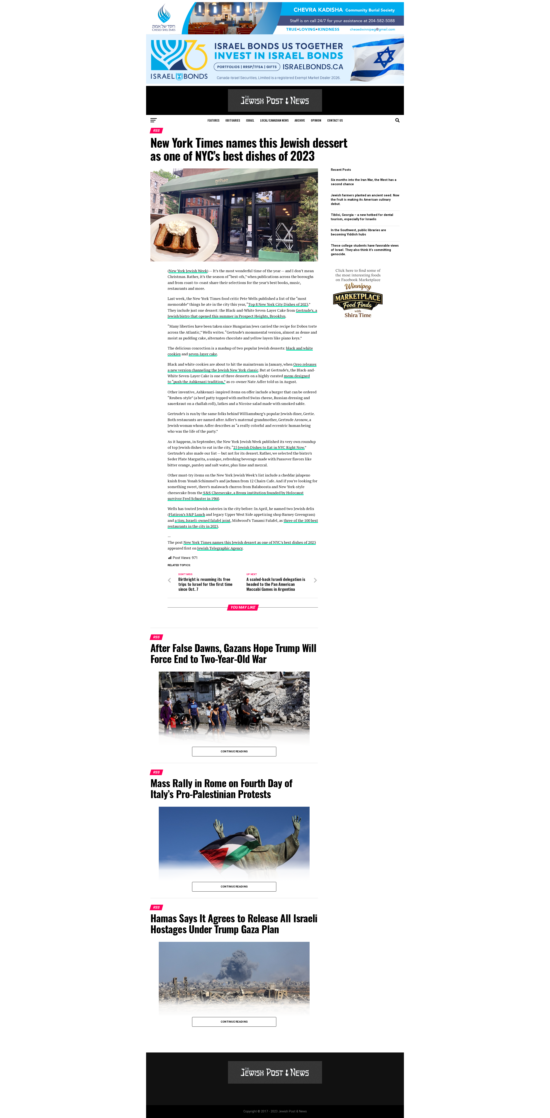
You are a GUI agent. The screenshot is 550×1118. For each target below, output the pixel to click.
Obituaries (232, 120)
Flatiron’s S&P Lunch (187, 514)
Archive (300, 120)
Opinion (316, 120)
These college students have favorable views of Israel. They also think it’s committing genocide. (365, 250)
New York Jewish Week (188, 270)
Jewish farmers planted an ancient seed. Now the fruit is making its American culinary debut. (365, 200)
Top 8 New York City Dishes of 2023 (278, 304)
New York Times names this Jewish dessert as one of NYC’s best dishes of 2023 (249, 542)
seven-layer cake (203, 353)
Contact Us (335, 120)
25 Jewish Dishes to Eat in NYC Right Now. (269, 447)
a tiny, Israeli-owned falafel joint (202, 520)
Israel (250, 120)
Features (213, 120)
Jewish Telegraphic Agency (220, 548)
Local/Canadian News (274, 120)
